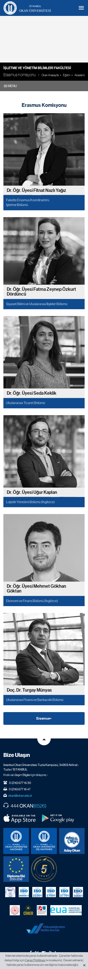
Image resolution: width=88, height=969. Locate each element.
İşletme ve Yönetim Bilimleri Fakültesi (37, 68)
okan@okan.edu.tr (20, 795)
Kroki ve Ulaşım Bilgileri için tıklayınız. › (25, 775)
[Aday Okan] (72, 841)
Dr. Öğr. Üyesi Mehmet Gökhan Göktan (36, 589)
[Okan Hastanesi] (16, 841)
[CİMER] (28, 910)
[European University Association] (66, 910)
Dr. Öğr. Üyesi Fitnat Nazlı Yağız (36, 190)
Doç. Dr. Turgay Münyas (29, 690)
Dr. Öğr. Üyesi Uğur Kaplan (32, 492)
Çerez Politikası (35, 960)
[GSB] (15, 910)
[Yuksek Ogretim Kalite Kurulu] (44, 869)
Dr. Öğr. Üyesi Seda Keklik (31, 393)
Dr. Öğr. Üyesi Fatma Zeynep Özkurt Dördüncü (41, 292)
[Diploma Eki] (16, 869)
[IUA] (42, 910)
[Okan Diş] (44, 841)
